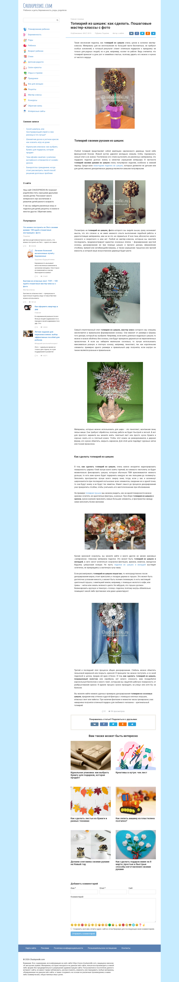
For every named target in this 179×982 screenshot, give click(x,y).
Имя (73, 888)
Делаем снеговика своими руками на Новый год (90, 863)
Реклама (45, 948)
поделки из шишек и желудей (130, 565)
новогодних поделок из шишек (108, 165)
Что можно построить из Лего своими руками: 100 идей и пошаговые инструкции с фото (40, 230)
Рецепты (32, 89)
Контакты (126, 948)
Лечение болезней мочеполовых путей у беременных (44, 253)
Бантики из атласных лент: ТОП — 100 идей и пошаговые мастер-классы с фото (40, 284)
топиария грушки (93, 493)
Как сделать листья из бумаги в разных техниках (89, 819)
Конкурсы (32, 100)
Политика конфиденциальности (68, 948)
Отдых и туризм (35, 73)
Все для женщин (35, 84)
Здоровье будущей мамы (45, 259)
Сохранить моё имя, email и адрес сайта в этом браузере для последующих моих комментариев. (114, 929)
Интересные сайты (36, 111)
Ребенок (32, 45)
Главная (38, 313)
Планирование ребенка (38, 29)
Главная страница (77, 19)
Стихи (30, 56)
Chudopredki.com (37, 5)
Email (103, 888)
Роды (30, 40)
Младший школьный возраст (46, 343)
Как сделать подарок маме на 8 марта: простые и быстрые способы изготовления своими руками (133, 865)
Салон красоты (35, 67)
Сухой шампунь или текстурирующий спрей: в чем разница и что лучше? (40, 132)
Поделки (105, 33)
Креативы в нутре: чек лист (131, 772)
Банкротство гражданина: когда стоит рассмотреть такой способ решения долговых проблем (41, 170)
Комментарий (77, 897)
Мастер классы (35, 95)
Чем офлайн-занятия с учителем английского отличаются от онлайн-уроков (42, 160)
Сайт (131, 888)
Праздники (33, 78)
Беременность (34, 34)
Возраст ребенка (35, 51)
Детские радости (35, 62)
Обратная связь (35, 106)
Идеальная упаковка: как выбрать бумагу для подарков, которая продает (90, 775)
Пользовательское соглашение (102, 948)
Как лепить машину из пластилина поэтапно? (135, 819)
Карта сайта (31, 948)
